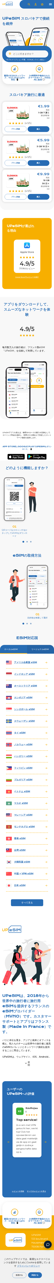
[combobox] (27, 54)
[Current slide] (23, 542)
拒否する (19, 1275)
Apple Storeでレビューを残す (27, 277)
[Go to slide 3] (31, 541)
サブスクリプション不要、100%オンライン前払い (25, 60)
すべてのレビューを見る (36, 1191)
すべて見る (27, 902)
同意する (35, 1275)
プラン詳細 (15, 129)
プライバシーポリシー (28, 1266)
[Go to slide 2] (27, 541)
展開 (29, 1063)
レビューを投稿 (18, 1191)
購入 (38, 129)
